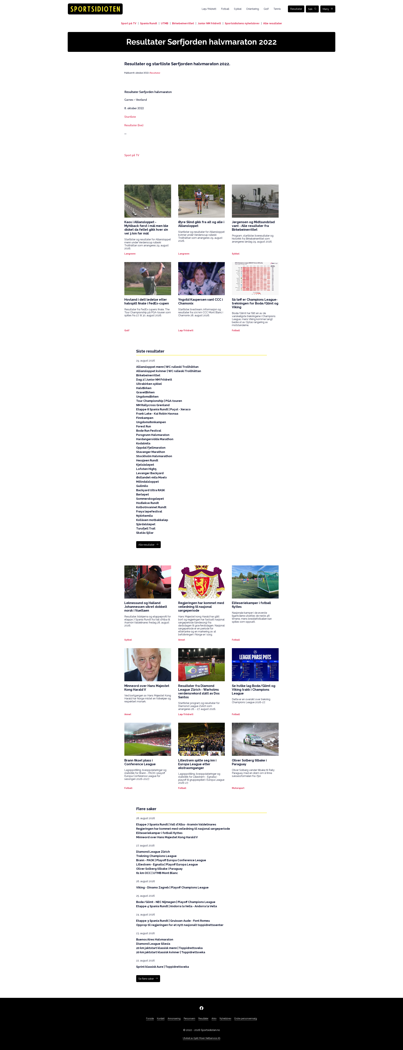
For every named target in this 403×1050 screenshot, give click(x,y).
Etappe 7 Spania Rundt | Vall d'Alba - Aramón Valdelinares (176, 824)
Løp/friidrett (209, 8)
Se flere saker (146, 978)
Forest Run (143, 426)
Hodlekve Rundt (147, 503)
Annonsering (174, 1018)
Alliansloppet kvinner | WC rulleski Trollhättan (168, 371)
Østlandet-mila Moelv (151, 477)
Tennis (277, 8)
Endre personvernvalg (245, 1018)
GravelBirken (145, 392)
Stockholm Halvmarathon (154, 456)
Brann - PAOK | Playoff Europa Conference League (171, 860)
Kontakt (161, 1018)
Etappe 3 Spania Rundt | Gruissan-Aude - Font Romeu (173, 920)
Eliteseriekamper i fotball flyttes (159, 833)
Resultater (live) (133, 125)
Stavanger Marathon (150, 452)
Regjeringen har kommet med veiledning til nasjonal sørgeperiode (183, 828)
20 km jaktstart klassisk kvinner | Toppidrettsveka (170, 952)
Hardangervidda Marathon (154, 439)
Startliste (130, 117)
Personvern (189, 1018)
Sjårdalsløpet (145, 524)
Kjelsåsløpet (145, 464)
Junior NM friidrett (209, 23)
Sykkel (237, 8)
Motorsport (238, 788)
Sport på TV (128, 23)
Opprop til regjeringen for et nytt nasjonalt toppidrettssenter (179, 925)
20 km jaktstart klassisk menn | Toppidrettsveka (169, 948)
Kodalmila (143, 443)
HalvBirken (143, 388)
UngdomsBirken (147, 396)
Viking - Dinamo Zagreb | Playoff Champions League (172, 887)
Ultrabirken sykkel (149, 383)
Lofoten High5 (146, 469)
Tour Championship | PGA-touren (159, 400)
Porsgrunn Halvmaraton (152, 435)
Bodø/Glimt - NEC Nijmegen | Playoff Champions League (175, 902)
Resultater (296, 8)
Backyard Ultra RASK (150, 490)
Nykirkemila (144, 515)
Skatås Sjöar (144, 532)
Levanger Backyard (150, 473)
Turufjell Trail (145, 528)
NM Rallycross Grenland (153, 405)
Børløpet (142, 494)
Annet (181, 640)
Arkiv (214, 1018)
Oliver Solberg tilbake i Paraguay (159, 868)
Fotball (225, 8)
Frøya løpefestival (149, 511)
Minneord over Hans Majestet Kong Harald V (167, 837)
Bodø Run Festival (148, 430)
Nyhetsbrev (225, 1018)
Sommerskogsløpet (150, 498)
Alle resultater (272, 23)
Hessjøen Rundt (147, 460)
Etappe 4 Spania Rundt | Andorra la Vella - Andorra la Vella (176, 906)
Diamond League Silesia (153, 943)
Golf (266, 8)
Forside (150, 1018)
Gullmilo (142, 486)
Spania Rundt (148, 23)
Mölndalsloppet (147, 481)
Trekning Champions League (156, 856)
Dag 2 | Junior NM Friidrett (154, 379)
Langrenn (130, 253)
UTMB (164, 23)
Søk (310, 9)
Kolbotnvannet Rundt (151, 507)
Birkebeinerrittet (183, 23)
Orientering (252, 8)
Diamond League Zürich (153, 851)
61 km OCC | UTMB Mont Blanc (157, 873)
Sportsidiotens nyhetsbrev (242, 23)
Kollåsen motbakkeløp (152, 520)
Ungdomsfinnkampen (151, 422)
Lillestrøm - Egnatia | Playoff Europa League (167, 864)
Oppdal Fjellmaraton (150, 447)
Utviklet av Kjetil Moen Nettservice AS (201, 1038)
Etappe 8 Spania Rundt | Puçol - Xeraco (163, 409)
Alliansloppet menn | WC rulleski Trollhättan (167, 366)
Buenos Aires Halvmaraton (154, 939)
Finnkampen (144, 417)
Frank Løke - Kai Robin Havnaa (157, 413)
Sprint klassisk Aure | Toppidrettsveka (162, 966)
